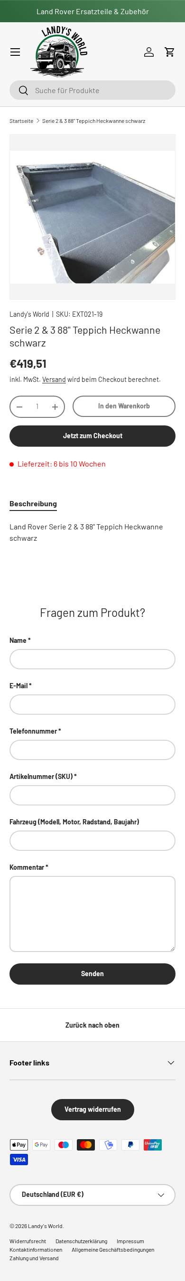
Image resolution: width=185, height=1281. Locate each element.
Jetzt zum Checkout (92, 436)
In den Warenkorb (124, 406)
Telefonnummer (33, 731)
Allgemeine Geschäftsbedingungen (113, 1249)
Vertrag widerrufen (93, 1109)
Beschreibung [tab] (33, 503)
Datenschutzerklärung (81, 1241)
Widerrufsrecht (27, 1241)
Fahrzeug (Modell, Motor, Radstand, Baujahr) (74, 822)
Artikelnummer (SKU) (41, 776)
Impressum (130, 1241)
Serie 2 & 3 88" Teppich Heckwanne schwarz (93, 120)
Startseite (21, 120)
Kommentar (26, 867)
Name (18, 640)
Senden (92, 973)
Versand (54, 379)
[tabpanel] (92, 532)
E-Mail (18, 686)
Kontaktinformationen (35, 1249)
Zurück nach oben (92, 1025)
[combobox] (92, 90)
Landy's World (29, 314)
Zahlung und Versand (34, 1258)
